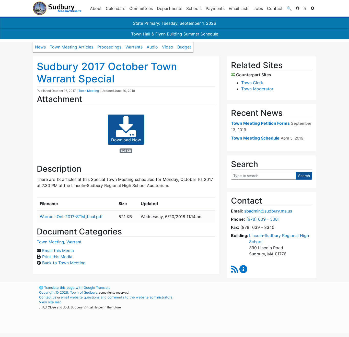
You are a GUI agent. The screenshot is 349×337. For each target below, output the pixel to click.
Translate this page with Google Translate (75, 287)
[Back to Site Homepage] (57, 8)
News (40, 46)
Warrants (134, 46)
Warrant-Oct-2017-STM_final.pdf (71, 216)
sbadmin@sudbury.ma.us (268, 211)
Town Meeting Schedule (255, 138)
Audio (152, 46)
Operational (256, 312)
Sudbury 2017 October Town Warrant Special (107, 72)
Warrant (74, 241)
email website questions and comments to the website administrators (116, 297)
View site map (50, 302)
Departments (169, 8)
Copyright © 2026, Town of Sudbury (68, 292)
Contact (275, 8)
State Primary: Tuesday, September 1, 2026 (174, 23)
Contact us (47, 297)
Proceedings (109, 46)
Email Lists (239, 8)
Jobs (258, 8)
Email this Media (58, 250)
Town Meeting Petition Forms (260, 123)
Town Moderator (257, 88)
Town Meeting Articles (71, 46)
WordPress (247, 287)
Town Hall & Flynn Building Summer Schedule (174, 33)
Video (167, 46)
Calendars (115, 8)
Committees (141, 8)
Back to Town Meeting (64, 262)
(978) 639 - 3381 (263, 219)
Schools (194, 8)
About (96, 8)
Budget (184, 46)
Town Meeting (88, 91)
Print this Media (57, 256)
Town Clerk (252, 82)
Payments (215, 8)
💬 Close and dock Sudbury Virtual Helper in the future (82, 307)
